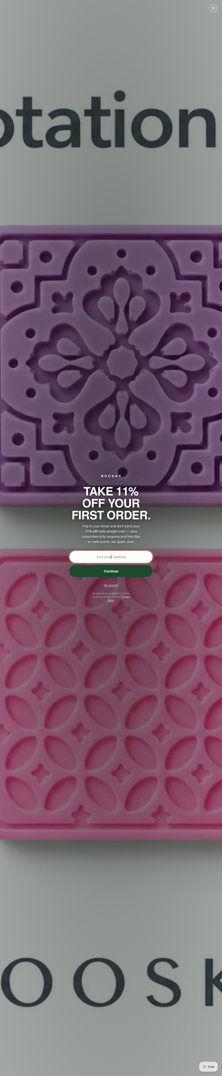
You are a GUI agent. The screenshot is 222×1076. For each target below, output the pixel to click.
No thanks (111, 585)
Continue (111, 571)
